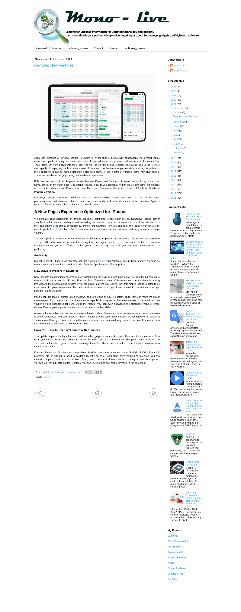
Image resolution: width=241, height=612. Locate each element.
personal (86, 197)
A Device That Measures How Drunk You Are (193, 217)
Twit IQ (171, 563)
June (176, 130)
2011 (174, 198)
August (177, 126)
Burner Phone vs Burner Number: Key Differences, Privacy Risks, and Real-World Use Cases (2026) (186, 250)
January (178, 152)
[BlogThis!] (90, 372)
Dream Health (175, 552)
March (177, 144)
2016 (174, 176)
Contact (98, 48)
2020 (174, 158)
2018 (174, 167)
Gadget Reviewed (177, 568)
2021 (174, 104)
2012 (174, 193)
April (176, 139)
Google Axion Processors (193, 463)
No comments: (74, 372)
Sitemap (113, 48)
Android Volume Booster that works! (194, 375)
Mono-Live (179, 65)
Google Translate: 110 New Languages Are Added (194, 315)
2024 (174, 91)
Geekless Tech (175, 574)
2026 (174, 86)
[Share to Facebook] (97, 372)
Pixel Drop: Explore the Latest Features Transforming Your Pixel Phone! (194, 499)
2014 (174, 184)
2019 (174, 162)
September (179, 122)
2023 (174, 95)
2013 (174, 189)
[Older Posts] (154, 397)
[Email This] (86, 372)
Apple (59, 229)
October (178, 112)
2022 (174, 100)
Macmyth (173, 536)
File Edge (172, 579)
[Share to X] (94, 372)
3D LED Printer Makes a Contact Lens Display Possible (194, 284)
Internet (57, 48)
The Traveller (175, 546)
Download (41, 48)
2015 (174, 180)
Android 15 (191, 434)
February (178, 148)
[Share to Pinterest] (101, 372)
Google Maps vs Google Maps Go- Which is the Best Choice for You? (194, 406)
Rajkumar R (180, 70)
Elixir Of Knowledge (178, 541)
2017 (174, 171)
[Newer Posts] (40, 397)
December (179, 108)
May (176, 135)
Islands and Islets (177, 557)
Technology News (77, 48)
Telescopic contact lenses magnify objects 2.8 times (194, 346)
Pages (101, 261)
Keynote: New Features (54, 65)
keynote (46, 377)
